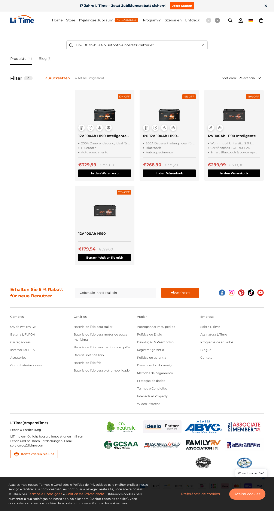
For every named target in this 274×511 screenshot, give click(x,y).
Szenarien (173, 20)
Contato (206, 358)
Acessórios (18, 358)
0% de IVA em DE (23, 327)
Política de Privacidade (85, 494)
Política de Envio (149, 334)
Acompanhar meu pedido (156, 327)
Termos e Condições (152, 388)
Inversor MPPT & (22, 350)
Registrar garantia (150, 350)
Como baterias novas (26, 365)
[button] (261, 20)
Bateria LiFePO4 (22, 334)
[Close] (266, 6)
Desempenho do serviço (155, 365)
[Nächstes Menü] (217, 20)
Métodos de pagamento (155, 373)
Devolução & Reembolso (155, 342)
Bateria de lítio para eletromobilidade (102, 370)
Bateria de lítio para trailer (93, 327)
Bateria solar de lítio (89, 355)
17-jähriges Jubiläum (96, 20)
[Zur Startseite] (31, 19)
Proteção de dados (151, 381)
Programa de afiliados (216, 342)
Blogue (205, 350)
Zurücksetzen (57, 78)
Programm (152, 20)
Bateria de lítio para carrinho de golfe (102, 347)
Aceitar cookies (247, 494)
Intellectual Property (152, 396)
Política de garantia (151, 358)
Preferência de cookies (200, 494)
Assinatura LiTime (213, 334)
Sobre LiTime (210, 327)
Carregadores (20, 342)
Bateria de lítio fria (87, 363)
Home (57, 20)
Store (70, 20)
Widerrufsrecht (148, 404)
